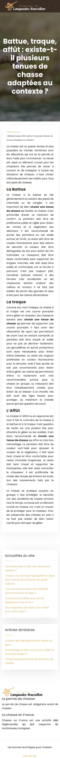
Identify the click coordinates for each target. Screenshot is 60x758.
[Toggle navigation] (51, 6)
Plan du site (30, 756)
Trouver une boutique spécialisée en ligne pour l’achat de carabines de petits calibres (30, 579)
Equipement (15, 132)
